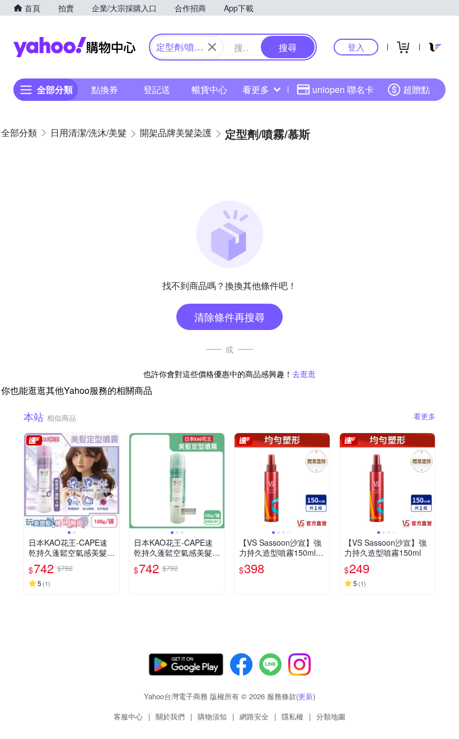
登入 (356, 47)
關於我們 (170, 716)
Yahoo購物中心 (74, 47)
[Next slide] (112, 481)
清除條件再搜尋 (229, 316)
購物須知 (212, 716)
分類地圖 (330, 716)
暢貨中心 (209, 89)
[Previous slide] (31, 481)
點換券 (104, 89)
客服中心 (128, 716)
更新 (305, 696)
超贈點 (416, 89)
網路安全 (254, 716)
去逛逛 (304, 373)
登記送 (156, 89)
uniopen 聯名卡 (343, 89)
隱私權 (292, 716)
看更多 (255, 89)
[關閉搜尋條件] (212, 47)
